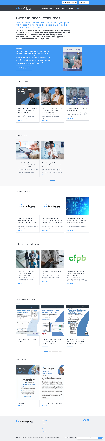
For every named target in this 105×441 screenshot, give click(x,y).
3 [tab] (53, 351)
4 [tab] (56, 351)
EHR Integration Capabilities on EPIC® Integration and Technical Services (52, 320)
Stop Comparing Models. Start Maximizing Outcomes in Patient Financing (27, 96)
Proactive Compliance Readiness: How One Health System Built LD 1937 (27, 165)
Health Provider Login (71, 2)
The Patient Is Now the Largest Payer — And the (77, 109)
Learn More (20, 120)
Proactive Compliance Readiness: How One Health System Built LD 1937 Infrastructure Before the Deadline (27, 150)
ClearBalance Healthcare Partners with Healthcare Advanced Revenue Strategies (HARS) (27, 206)
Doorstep (27, 382)
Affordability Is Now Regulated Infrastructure (52, 259)
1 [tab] (51, 180)
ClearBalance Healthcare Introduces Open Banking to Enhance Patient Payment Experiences (77, 206)
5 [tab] (60, 351)
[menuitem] (44, 8)
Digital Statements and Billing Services (27, 320)
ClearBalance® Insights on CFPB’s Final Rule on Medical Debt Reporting (77, 259)
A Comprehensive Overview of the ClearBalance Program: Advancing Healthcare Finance (77, 341)
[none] (45, 8)
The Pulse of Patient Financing (52, 382)
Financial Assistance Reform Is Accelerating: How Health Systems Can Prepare (52, 110)
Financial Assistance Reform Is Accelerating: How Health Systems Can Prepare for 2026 (52, 96)
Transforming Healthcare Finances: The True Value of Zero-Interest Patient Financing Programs (52, 150)
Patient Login (84, 2)
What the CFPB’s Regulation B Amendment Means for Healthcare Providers (27, 259)
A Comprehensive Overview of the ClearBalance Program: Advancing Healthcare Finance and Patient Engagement (77, 320)
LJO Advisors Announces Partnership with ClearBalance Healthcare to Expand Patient (52, 221)
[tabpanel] (27, 105)
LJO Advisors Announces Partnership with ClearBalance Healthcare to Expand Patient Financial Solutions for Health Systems (52, 206)
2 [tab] (50, 351)
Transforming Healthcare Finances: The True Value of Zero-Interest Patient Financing (51, 165)
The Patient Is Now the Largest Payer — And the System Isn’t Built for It (77, 96)
